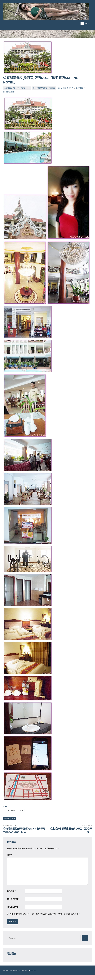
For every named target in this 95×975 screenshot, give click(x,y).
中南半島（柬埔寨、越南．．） (17, 88)
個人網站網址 (12, 907)
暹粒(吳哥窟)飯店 (40, 88)
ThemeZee (32, 970)
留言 (9, 855)
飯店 (13, 819)
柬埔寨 (52, 88)
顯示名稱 (11, 891)
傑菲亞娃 (79, 88)
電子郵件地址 (13, 899)
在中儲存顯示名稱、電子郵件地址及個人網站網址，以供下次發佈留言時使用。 (45, 914)
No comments (9, 92)
